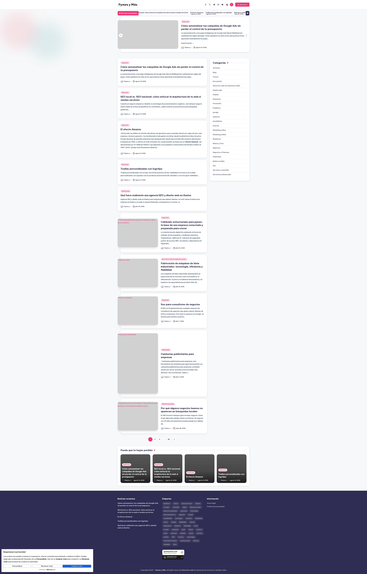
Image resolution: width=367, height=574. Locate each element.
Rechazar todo (47, 566)
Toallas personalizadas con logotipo (171, 12)
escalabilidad (168, 518)
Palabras (183, 533)
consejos (166, 507)
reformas (199, 533)
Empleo (216, 95)
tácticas (196, 540)
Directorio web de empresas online (174, 259)
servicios (181, 537)
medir (183, 529)
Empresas (185, 21)
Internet (216, 126)
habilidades (182, 522)
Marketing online (219, 130)
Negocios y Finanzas (221, 152)
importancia (167, 526)
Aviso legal (211, 503)
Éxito (175, 544)
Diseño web (125, 191)
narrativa (199, 529)
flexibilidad (198, 518)
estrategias (178, 518)
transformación (185, 540)
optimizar (174, 533)
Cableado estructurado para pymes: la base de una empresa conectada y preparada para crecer (182, 225)
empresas (182, 514)
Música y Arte (218, 143)
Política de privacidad (215, 506)
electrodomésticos (169, 514)
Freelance (216, 108)
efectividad (194, 511)
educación (184, 511)
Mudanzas (217, 139)
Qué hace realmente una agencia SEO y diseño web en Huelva (209, 12)
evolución (189, 518)
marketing (175, 529)
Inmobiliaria (217, 121)
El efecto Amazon (149, 12)
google (215, 112)
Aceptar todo (76, 566)
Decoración (217, 81)
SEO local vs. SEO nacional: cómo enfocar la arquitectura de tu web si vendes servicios (136, 511)
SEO (173, 537)
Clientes (197, 503)
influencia (177, 526)
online (165, 533)
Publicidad (166, 350)
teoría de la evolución (170, 540)
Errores (190, 514)
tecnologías (191, 537)
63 (169, 439)
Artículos (216, 68)
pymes (191, 533)
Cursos (215, 77)
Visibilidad (167, 544)
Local (195, 526)
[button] (242, 5)
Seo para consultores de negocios (180, 304)
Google (173, 522)
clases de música (187, 503)
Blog (214, 72)
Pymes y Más (128, 4)
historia (192, 522)
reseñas (166, 537)
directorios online (195, 507)
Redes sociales (219, 161)
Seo (214, 166)
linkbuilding (187, 526)
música (191, 529)
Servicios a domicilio (221, 170)
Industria (216, 117)
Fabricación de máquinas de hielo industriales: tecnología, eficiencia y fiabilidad (182, 266)
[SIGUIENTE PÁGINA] (174, 439)
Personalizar (17, 566)
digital (184, 507)
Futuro (166, 522)
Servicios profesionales (222, 174)
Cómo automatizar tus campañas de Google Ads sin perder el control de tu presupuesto (138, 504)
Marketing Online (168, 404)
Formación (217, 103)
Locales (166, 529)
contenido (176, 507)
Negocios (216, 148)
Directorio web (187, 570)
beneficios (167, 503)
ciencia (176, 503)
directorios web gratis (170, 511)
